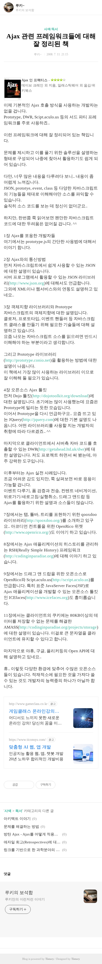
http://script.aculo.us (70, 579)
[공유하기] (22, 785)
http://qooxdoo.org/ (43, 520)
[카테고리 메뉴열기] (93, 7)
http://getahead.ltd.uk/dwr (61, 449)
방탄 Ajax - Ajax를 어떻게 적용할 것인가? (32, 834)
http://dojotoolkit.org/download (60, 396)
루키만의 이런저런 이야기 (25, 899)
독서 (18, 811)
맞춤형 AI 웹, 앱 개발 (30, 747)
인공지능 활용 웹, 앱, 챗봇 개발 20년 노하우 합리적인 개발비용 (36, 756)
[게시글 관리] (29, 785)
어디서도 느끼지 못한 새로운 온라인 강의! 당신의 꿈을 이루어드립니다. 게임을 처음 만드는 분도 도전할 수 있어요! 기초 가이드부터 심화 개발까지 (36, 721)
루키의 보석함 (19, 892)
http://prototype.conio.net (27, 360)
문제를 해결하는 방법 (21, 827)
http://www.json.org (26, 283)
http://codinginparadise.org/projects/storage (58, 627)
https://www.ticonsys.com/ (27, 740)
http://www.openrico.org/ (27, 532)
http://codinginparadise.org (29, 556)
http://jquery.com (38, 419)
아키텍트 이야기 (17, 819)
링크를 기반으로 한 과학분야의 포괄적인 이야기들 (32, 850)
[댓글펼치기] (13, 873)
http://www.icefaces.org (47, 597)
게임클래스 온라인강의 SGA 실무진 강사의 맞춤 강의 (36, 711)
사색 (7, 811)
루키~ (20, 5)
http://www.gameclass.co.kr (28, 704)
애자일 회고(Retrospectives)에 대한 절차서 (32, 842)
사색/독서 (51, 29)
